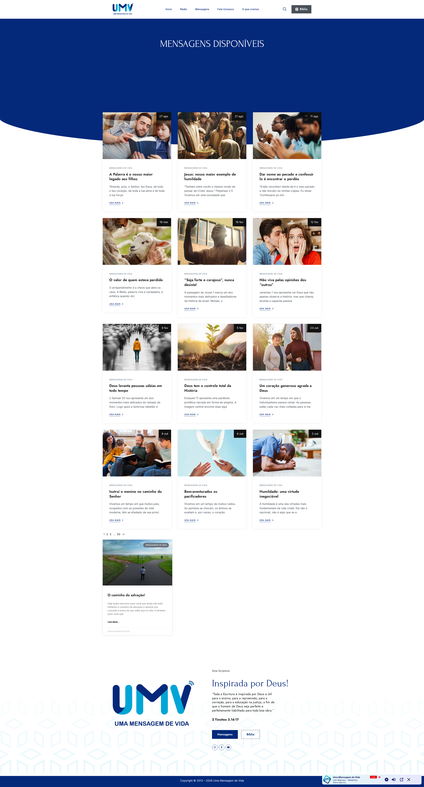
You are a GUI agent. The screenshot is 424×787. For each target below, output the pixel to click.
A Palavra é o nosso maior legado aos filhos (131, 177)
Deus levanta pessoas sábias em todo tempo (135, 388)
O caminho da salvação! (126, 595)
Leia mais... (114, 622)
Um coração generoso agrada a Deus (286, 388)
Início (168, 9)
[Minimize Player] (408, 779)
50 (118, 534)
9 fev (165, 328)
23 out (314, 328)
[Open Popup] (401, 779)
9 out (165, 433)
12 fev (314, 222)
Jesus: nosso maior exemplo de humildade (210, 177)
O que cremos (250, 9)
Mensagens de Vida (120, 168)
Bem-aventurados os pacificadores (200, 494)
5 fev (240, 328)
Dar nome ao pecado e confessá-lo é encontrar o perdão (287, 177)
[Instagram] (215, 747)
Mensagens (202, 9)
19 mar (164, 222)
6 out (240, 433)
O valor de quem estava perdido (136, 279)
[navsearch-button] (285, 8)
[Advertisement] (212, 74)
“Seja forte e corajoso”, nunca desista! (209, 282)
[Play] (386, 779)
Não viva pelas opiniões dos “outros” (283, 282)
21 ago (239, 116)
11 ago (314, 116)
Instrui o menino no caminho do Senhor (135, 494)
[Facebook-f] (221, 747)
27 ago (163, 116)
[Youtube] (228, 747)
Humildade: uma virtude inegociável (279, 494)
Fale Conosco (225, 9)
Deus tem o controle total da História (207, 388)
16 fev (239, 222)
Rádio (183, 9)
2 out (315, 433)
